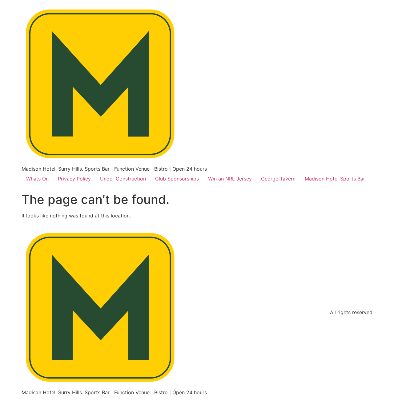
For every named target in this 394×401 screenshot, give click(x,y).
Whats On (37, 179)
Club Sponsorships (177, 179)
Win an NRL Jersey (230, 179)
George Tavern (278, 179)
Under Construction (123, 179)
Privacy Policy (74, 179)
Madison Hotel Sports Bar (335, 179)
